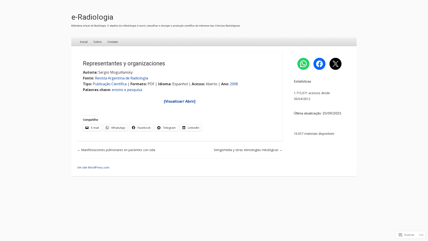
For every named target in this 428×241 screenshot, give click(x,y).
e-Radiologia (92, 17)
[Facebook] (319, 64)
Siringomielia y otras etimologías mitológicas (248, 150)
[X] (335, 64)
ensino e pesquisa (127, 89)
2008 (234, 83)
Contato (112, 42)
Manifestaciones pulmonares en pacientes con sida (116, 150)
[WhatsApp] (303, 64)
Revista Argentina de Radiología (121, 78)
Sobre (97, 42)
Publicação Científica (110, 83)
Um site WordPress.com (93, 167)
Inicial (84, 42)
